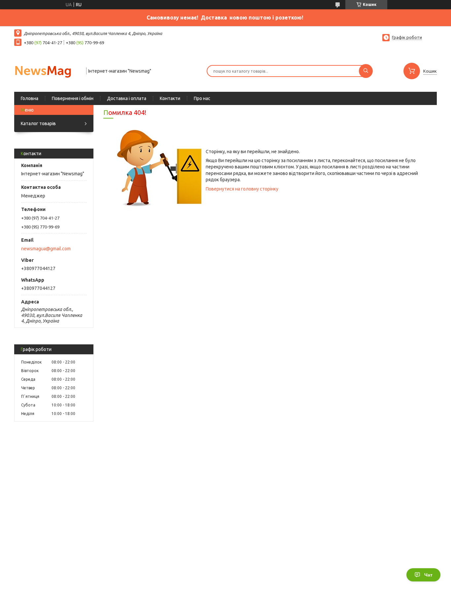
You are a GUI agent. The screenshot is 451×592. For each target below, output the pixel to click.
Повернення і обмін (72, 98)
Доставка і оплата (126, 98)
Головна (29, 98)
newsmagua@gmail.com (46, 248)
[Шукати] (366, 71)
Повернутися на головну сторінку (242, 189)
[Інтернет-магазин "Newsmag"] (47, 70)
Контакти (170, 98)
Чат (428, 574)
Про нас (202, 98)
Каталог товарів (38, 123)
